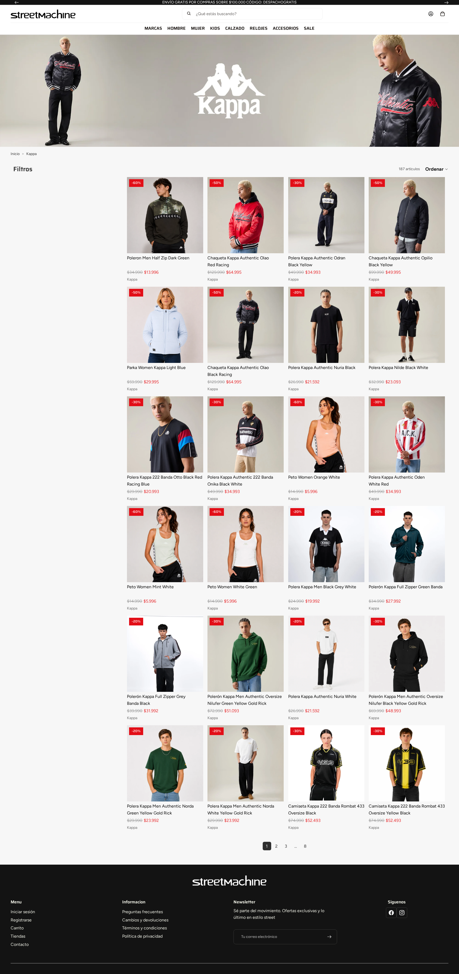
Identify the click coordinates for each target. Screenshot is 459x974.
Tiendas (18, 936)
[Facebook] (391, 912)
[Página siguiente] (315, 846)
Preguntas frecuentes (142, 911)
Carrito (17, 927)
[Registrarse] (329, 937)
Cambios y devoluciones (145, 919)
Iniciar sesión (23, 911)
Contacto (20, 944)
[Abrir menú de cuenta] (431, 14)
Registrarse (21, 919)
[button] (252, 14)
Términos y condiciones (144, 927)
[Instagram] (402, 912)
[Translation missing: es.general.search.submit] (189, 14)
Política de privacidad (142, 936)
